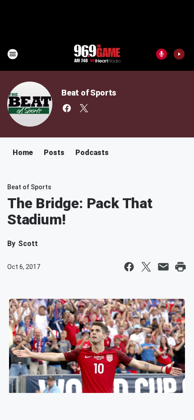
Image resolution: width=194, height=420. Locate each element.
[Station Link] (97, 54)
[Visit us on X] (84, 108)
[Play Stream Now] (179, 54)
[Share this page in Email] (163, 266)
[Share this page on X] (146, 266)
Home (23, 152)
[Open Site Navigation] (12, 54)
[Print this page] (180, 266)
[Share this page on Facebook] (129, 266)
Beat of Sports (88, 92)
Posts (54, 152)
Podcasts (92, 152)
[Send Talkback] (161, 54)
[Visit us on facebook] (66, 108)
